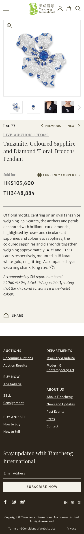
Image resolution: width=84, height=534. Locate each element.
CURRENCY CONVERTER (62, 175)
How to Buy (11, 424)
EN (65, 503)
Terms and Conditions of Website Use (32, 528)
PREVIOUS (53, 126)
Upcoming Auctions (18, 358)
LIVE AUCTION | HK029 (26, 135)
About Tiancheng (60, 397)
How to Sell (11, 432)
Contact (52, 426)
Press (51, 419)
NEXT (72, 126)
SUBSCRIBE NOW (42, 487)
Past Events (55, 412)
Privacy (71, 528)
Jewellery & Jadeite (61, 358)
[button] (77, 107)
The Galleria (12, 384)
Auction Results (15, 365)
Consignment (13, 403)
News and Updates (61, 404)
